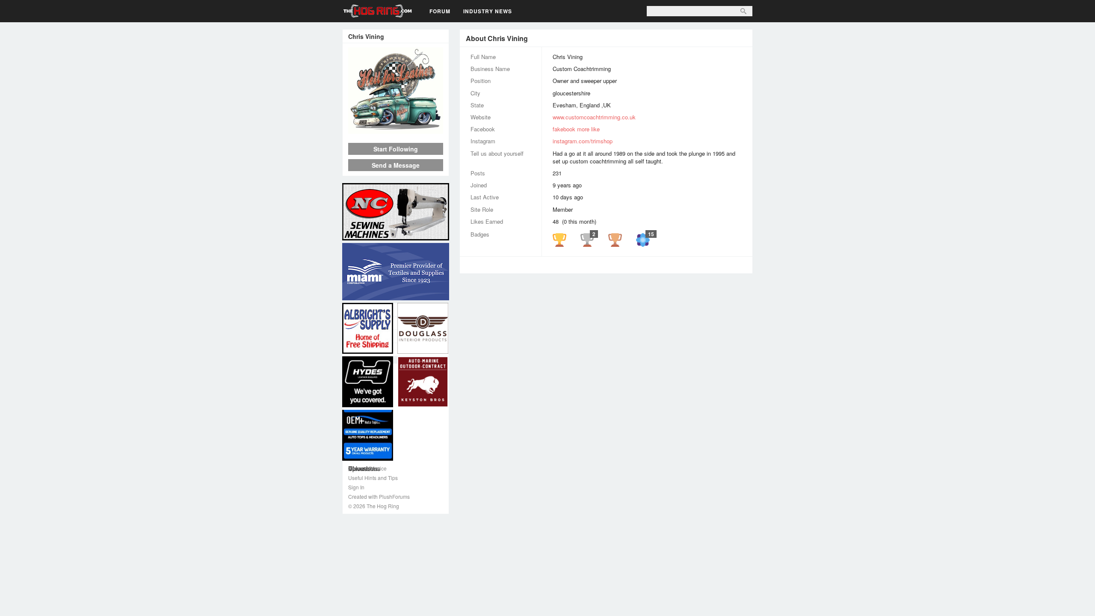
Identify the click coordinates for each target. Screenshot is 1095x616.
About (396, 309)
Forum (439, 11)
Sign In (356, 487)
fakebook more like (576, 129)
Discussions (396, 336)
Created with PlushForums (379, 496)
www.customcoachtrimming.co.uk (594, 117)
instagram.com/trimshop (583, 141)
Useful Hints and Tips (373, 477)
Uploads (396, 349)
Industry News (487, 11)
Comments (396, 323)
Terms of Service (367, 468)
